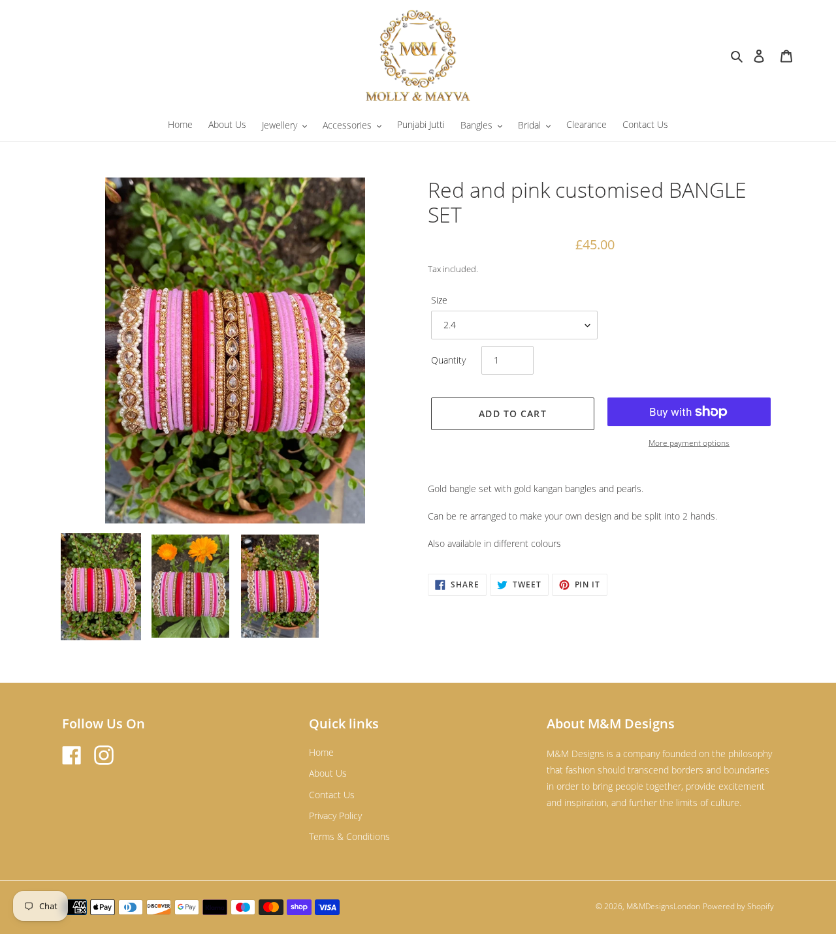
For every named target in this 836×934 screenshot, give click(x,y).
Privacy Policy (335, 815)
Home (321, 752)
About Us (328, 773)
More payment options (689, 442)
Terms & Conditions (349, 836)
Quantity (448, 360)
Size (439, 300)
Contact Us (332, 794)
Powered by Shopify (738, 906)
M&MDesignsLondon (663, 906)
